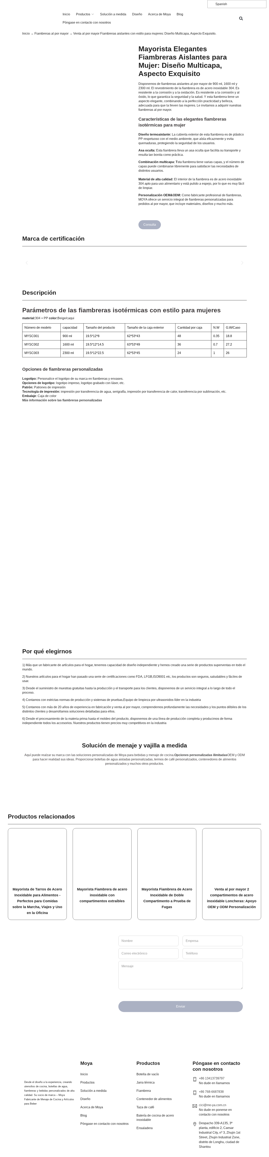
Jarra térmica (145, 1082)
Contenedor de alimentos (154, 1099)
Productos (83, 14)
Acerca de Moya (159, 14)
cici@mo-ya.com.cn (212, 1105)
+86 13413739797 (211, 1078)
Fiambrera (143, 1090)
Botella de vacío (147, 1074)
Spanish (221, 4)
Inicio (66, 14)
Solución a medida (113, 14)
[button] (240, 18)
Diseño (137, 14)
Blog (180, 14)
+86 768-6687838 (211, 1091)
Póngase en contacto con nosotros (87, 22)
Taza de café (145, 1107)
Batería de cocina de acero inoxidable (155, 1117)
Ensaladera (144, 1128)
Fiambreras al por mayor (51, 33)
